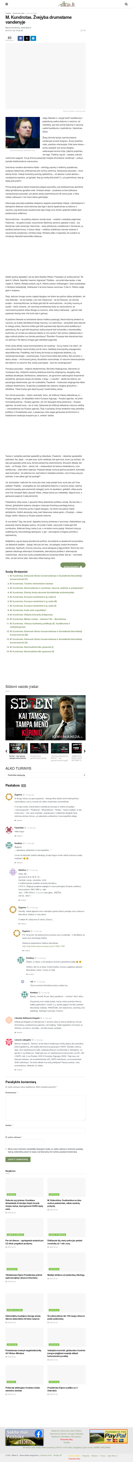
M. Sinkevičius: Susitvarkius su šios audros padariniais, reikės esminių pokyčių (64, 1203)
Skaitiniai (55, 1436)
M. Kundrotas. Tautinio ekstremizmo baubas (31, 583)
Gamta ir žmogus (15, 1235)
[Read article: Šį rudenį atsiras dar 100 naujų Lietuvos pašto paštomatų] (66, 1303)
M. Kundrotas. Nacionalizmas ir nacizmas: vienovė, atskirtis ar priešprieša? (46, 587)
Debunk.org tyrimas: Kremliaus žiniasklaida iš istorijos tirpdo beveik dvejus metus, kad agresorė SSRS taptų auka (24, 1204)
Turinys (103, 1455)
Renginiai (85, 1455)
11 (84, 30)
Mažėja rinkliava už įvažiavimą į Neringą (65, 1274)
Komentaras (11, 1092)
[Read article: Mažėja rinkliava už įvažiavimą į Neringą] (66, 1262)
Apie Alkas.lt (112, 1455)
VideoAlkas (64, 1436)
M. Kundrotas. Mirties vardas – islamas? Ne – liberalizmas (38, 619)
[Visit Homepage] (66, 4)
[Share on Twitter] (27, 38)
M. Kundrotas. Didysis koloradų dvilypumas (31, 614)
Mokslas (79, 1433)
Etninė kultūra (15, 1310)
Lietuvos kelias (31, 13)
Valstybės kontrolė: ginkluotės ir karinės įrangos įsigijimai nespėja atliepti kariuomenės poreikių (66, 1353)
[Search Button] (126, 4)
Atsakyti (19, 820)
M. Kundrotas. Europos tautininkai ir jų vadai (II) (33, 605)
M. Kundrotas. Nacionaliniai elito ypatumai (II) (32, 651)
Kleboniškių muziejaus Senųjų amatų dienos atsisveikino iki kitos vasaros (23, 1317)
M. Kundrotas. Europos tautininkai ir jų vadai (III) (33, 601)
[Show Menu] (6, 4)
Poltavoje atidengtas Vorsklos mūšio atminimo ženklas (22, 1389)
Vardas (9, 1125)
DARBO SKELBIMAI (102, 1447)
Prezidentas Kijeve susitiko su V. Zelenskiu (62, 1389)
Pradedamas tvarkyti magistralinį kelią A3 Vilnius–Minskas (23, 1352)
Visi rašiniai (75, 1436)
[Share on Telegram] (33, 38)
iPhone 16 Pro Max (64, 1447)
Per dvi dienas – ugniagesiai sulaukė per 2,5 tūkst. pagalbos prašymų (24, 1242)
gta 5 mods (88, 1447)
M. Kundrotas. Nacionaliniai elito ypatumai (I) (32, 646)
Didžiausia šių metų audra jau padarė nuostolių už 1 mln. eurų (64, 1242)
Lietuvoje (54, 1194)
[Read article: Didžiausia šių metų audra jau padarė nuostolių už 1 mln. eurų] (66, 1227)
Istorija (11, 1194)
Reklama (94, 1455)
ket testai (27, 1447)
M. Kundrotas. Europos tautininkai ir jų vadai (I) (33, 596)
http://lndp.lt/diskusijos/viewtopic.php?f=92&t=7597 (43, 946)
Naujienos (55, 1430)
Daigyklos (78, 1447)
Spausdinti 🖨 (73, 566)
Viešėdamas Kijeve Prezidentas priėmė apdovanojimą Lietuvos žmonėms (23, 1276)
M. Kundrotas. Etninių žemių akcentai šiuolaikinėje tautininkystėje (42, 592)
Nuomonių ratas (18, 13)
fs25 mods (36, 1447)
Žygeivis (18, 794)
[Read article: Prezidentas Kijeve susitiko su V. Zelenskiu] (66, 1374)
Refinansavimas (48, 1447)
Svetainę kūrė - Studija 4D (51, 1455)
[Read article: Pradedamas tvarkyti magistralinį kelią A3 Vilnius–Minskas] (24, 1337)
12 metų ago (29, 795)
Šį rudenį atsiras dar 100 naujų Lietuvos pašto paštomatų (66, 1317)
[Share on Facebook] (20, 38)
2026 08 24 (11, 1212)
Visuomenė (54, 1433)
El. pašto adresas (14, 1137)
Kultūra (79, 1430)
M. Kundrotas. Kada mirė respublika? (28, 610)
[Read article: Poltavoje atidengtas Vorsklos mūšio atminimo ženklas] (24, 1374)
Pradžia (8, 13)
